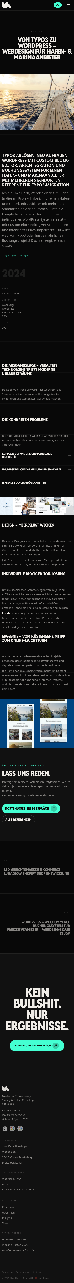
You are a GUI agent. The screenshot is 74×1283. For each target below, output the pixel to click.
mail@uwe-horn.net (13, 1114)
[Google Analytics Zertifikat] (12, 1129)
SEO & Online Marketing (17, 1157)
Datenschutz (22, 1272)
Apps (5, 1184)
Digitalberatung (12, 1162)
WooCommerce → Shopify (18, 1250)
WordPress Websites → (40, 795)
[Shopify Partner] (5, 1129)
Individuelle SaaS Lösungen (18, 1189)
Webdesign (9, 1151)
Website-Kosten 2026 (15, 1244)
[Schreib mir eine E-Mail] (58, 5)
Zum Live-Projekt (16, 256)
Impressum (7, 1272)
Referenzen (9, 1207)
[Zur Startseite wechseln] (6, 5)
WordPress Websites (14, 1239)
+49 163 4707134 (11, 1110)
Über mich (8, 1212)
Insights (7, 1218)
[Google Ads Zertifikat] (20, 1129)
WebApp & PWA (11, 1178)
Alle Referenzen (18, 820)
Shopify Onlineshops (14, 1146)
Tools (5, 1223)
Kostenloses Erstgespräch (27, 808)
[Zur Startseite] (37, 1088)
